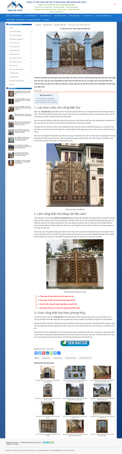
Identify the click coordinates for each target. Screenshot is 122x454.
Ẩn (51, 95)
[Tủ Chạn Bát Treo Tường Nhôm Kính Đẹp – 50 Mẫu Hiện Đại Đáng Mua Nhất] (11, 148)
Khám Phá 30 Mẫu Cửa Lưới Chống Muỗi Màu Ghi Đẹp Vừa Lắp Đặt (23, 108)
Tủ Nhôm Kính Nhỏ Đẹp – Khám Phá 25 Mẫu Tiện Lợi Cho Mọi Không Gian (22, 154)
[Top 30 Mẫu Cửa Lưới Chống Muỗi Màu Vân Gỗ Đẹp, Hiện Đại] (11, 94)
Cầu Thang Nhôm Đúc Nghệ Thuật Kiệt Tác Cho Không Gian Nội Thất (102, 381)
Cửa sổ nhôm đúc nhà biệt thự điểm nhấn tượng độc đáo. (102, 434)
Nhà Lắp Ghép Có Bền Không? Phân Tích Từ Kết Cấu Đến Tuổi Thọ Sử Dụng (23, 123)
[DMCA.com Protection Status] (48, 442)
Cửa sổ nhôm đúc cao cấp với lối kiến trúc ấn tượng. (47, 434)
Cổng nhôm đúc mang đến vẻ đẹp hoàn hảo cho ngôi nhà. (102, 417)
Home (8, 16)
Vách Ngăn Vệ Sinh (15, 58)
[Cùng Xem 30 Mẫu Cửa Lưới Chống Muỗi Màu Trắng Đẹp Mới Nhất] (11, 101)
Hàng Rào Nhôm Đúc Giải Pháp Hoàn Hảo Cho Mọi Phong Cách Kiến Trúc (75, 381)
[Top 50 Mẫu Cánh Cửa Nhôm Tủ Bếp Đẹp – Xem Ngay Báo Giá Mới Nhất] (11, 163)
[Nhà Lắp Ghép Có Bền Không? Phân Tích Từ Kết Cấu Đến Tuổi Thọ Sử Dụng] (11, 124)
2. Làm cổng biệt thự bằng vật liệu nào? (46, 100)
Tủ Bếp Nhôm (10, 20)
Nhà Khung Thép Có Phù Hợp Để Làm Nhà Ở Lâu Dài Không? (23, 115)
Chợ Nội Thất (8, 450)
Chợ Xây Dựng (18, 450)
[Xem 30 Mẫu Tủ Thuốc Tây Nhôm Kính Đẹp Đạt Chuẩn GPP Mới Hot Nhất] (11, 132)
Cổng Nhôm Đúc (74, 16)
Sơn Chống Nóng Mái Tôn (43, 450)
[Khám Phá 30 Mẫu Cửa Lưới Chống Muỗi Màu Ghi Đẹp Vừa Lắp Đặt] (11, 109)
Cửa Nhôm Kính (16, 16)
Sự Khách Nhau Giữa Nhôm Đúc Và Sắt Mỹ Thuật (48, 417)
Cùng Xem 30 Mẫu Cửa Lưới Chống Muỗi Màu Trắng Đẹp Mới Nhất (22, 100)
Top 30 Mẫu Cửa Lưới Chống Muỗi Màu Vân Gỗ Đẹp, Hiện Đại (22, 92)
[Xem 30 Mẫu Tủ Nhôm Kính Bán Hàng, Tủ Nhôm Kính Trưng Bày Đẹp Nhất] (11, 140)
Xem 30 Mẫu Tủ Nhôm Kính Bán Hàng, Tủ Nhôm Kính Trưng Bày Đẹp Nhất (22, 139)
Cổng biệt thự (46, 358)
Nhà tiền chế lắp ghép (33, 20)
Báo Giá (46, 20)
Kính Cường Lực (14, 43)
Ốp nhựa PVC (87, 16)
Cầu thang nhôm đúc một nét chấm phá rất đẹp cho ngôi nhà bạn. (75, 434)
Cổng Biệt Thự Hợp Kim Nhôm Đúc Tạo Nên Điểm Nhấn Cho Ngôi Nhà (75, 399)
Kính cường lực (45, 16)
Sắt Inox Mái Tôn (59, 16)
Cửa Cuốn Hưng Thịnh (29, 450)
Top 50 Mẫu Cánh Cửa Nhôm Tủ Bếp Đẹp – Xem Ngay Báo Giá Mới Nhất (23, 162)
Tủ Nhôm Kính (20, 20)
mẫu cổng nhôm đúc (85, 358)
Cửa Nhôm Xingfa (30, 16)
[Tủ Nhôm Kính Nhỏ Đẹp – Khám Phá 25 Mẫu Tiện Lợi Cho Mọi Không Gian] (11, 155)
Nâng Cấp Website (57, 450)
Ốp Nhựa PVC (13, 65)
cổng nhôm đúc (57, 358)
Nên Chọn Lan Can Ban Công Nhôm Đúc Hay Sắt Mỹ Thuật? (47, 399)
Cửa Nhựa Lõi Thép (15, 62)
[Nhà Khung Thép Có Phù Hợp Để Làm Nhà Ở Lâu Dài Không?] (11, 117)
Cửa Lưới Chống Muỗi (102, 16)
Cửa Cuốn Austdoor (15, 35)
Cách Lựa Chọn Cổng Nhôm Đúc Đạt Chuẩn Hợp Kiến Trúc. (75, 417)
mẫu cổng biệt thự (70, 358)
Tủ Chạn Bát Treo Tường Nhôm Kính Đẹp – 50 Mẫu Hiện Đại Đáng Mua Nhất (23, 146)
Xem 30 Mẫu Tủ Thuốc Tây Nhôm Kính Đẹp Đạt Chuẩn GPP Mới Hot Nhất (22, 131)
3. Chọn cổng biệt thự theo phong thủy (46, 102)
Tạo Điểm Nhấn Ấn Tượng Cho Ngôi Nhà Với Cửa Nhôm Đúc (47, 381)
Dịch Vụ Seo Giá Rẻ (68, 450)
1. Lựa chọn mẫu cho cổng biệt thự (45, 98)
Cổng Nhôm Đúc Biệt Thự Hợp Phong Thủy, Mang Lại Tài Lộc (102, 399)
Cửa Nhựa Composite (16, 39)
